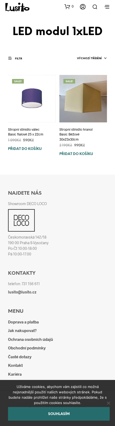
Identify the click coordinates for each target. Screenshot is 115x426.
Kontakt (15, 365)
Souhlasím (59, 414)
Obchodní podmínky (27, 347)
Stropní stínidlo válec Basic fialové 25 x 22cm (25, 131)
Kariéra (15, 374)
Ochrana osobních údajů (30, 339)
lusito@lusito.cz (22, 292)
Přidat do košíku (25, 149)
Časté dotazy (20, 356)
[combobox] (92, 58)
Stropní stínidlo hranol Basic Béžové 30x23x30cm (76, 134)
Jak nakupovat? (22, 330)
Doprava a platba (23, 321)
